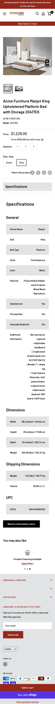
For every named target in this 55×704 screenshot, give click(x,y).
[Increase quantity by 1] (34, 146)
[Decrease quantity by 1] (17, 146)
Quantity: (7, 146)
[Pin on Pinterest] (38, 172)
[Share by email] (50, 172)
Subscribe (13, 634)
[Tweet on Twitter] (44, 172)
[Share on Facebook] (32, 172)
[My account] (43, 13)
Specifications (16, 186)
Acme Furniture (11, 118)
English (8, 649)
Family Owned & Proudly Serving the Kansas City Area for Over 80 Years (27, 4)
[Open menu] (4, 14)
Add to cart (27, 687)
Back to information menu (21, 523)
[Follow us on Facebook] (5, 664)
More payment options (27, 702)
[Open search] (37, 13)
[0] (49, 13)
